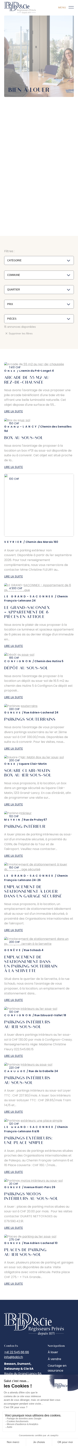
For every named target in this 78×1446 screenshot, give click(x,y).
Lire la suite (13, 411)
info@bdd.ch (13, 1357)
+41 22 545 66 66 (16, 1352)
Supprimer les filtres (21, 333)
